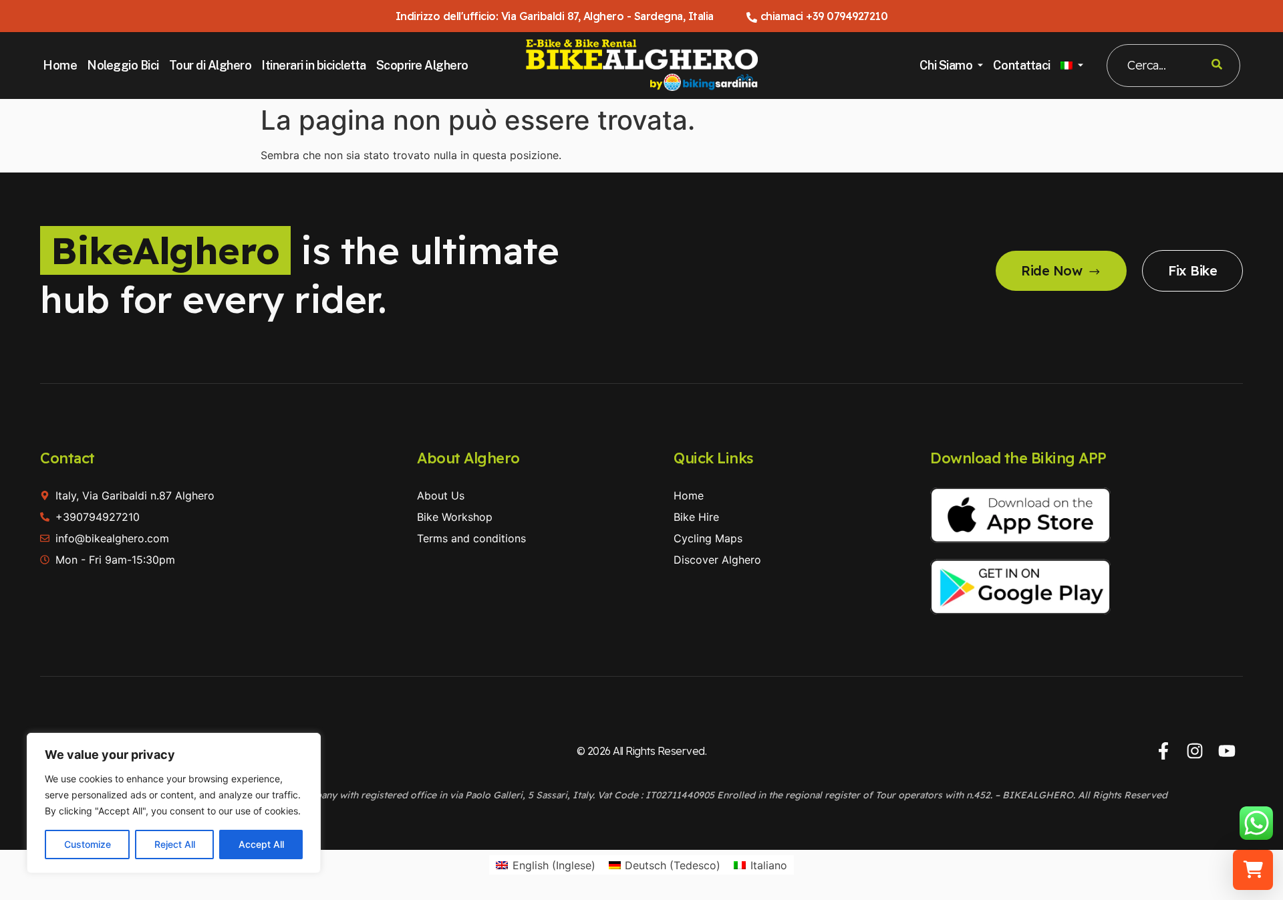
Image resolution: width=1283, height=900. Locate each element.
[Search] (1216, 65)
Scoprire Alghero (422, 65)
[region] (174, 803)
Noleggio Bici (123, 65)
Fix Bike (1192, 270)
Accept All (261, 844)
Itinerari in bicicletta (313, 65)
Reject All (174, 844)
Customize (87, 844)
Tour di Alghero (210, 65)
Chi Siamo (946, 65)
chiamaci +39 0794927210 (824, 16)
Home (60, 65)
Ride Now (1051, 270)
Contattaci (1021, 65)
